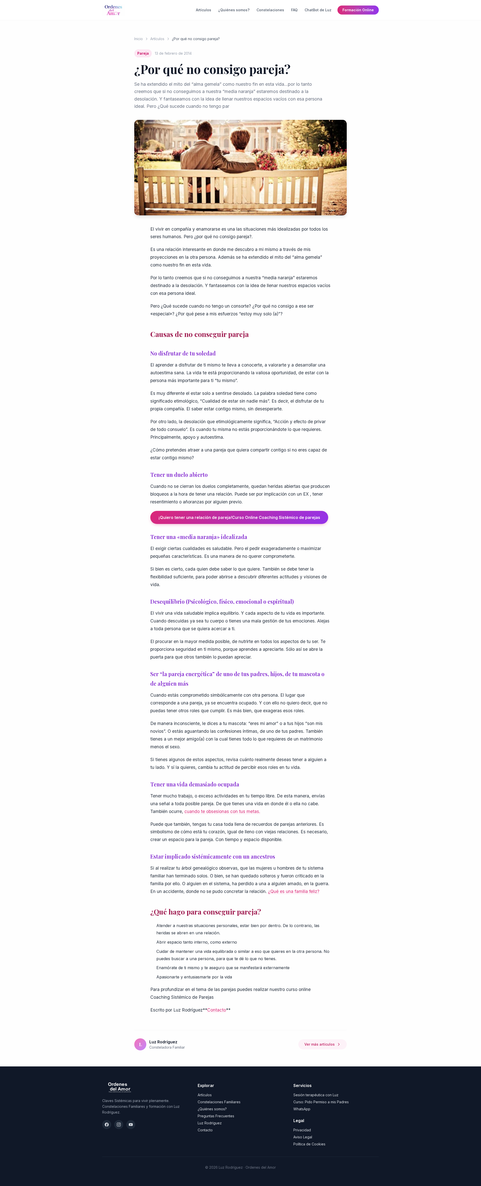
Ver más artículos (319, 1044)
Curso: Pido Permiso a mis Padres (321, 1102)
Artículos (203, 10)
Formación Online (358, 10)
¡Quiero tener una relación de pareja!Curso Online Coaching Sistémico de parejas (239, 517)
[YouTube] (130, 1124)
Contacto (216, 1010)
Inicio (138, 39)
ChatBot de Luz (318, 10)
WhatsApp (301, 1109)
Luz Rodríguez (210, 1123)
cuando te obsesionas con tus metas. (222, 811)
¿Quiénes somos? (234, 10)
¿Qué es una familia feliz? (293, 891)
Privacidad (302, 1130)
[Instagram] (118, 1124)
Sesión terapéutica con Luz (315, 1095)
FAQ (294, 10)
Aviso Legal (302, 1137)
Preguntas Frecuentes (216, 1116)
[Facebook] (106, 1124)
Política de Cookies (309, 1144)
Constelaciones (270, 10)
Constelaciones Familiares (219, 1102)
